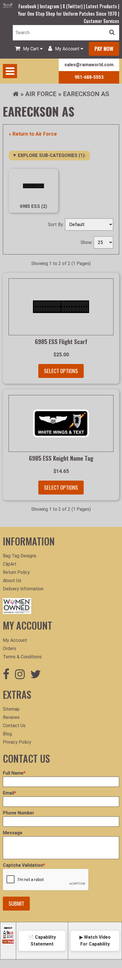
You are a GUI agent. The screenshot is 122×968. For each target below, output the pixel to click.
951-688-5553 (89, 77)
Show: (87, 242)
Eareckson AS (86, 94)
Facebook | (29, 6)
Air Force (40, 94)
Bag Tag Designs (19, 556)
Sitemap (11, 709)
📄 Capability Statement (42, 940)
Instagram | (51, 6)
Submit (16, 903)
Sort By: (56, 224)
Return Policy (16, 572)
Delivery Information (23, 588)
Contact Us (14, 725)
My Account (15, 640)
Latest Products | (102, 6)
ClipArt (9, 564)
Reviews (11, 717)
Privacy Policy (17, 742)
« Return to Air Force (33, 134)
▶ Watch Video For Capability (95, 940)
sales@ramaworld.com (88, 64)
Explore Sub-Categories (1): (52, 155)
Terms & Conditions (22, 656)
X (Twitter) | (74, 6)
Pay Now (103, 48)
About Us (12, 580)
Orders (9, 648)
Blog (7, 734)
